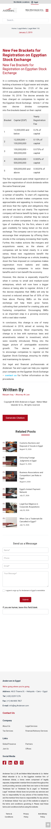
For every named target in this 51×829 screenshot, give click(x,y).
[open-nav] (46, 10)
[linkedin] (10, 763)
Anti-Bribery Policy (42, 815)
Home (14, 28)
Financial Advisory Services (37, 731)
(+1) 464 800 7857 (14, 701)
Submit (25, 599)
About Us (6, 726)
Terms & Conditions (9, 815)
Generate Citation (15, 417)
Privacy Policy (26, 815)
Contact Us (9, 713)
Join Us (6, 749)
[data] (48, 824)
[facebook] (4, 763)
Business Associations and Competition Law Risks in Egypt (31, 475)
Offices (28, 749)
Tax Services (8, 731)
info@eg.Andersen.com (19, 706)
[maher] (35, 10)
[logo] (14, 11)
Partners (29, 744)
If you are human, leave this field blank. (20, 607)
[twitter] (16, 763)
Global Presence (9, 744)
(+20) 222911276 (13, 696)
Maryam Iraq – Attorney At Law (16, 394)
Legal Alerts (22, 28)
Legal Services (31, 726)
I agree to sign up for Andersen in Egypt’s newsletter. (25, 590)
